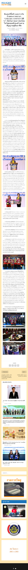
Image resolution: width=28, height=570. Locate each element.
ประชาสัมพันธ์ (12, 29)
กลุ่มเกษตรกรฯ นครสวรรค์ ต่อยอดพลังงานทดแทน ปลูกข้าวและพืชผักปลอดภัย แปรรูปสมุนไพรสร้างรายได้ (14, 422)
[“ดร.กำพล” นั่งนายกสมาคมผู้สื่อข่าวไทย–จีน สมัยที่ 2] (14, 392)
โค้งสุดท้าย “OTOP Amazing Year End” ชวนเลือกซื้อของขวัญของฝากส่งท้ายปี (14, 443)
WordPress (14, 566)
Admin (13, 28)
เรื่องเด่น (17, 29)
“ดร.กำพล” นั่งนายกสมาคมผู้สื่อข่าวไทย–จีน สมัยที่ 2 (14, 401)
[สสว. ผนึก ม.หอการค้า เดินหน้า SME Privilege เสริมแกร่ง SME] (14, 453)
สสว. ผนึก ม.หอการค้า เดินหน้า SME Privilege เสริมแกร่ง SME (13, 463)
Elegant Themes (14, 565)
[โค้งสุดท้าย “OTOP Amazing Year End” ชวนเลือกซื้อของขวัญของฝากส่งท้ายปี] (14, 433)
